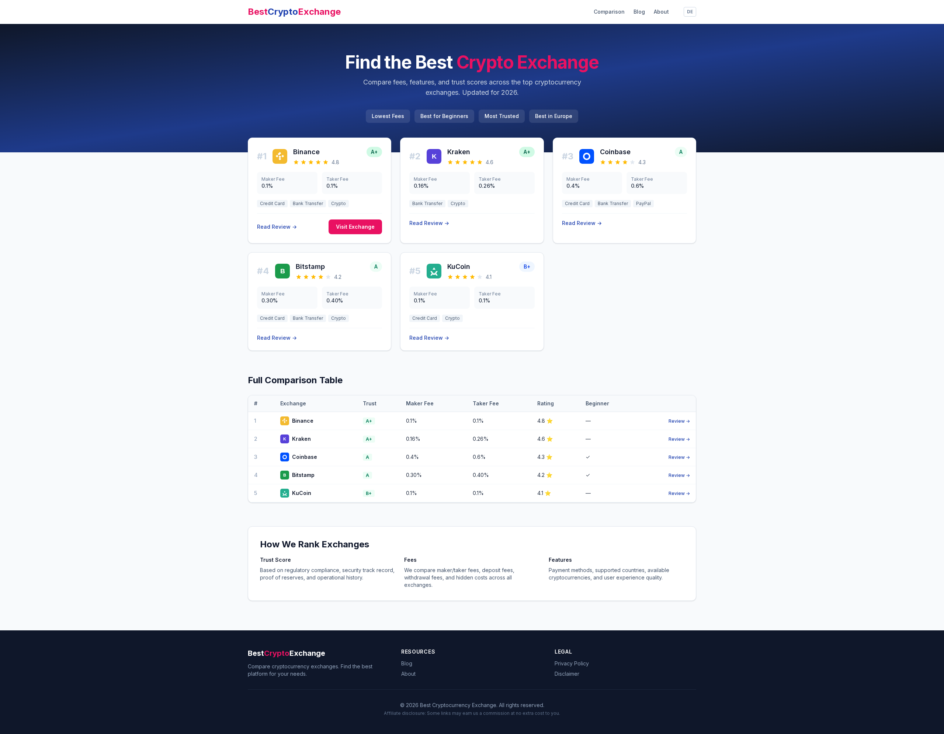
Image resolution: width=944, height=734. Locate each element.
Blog (639, 11)
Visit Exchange (355, 227)
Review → (679, 421)
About (661, 11)
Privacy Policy (572, 663)
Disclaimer (567, 674)
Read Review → (277, 227)
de (690, 11)
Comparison (609, 11)
